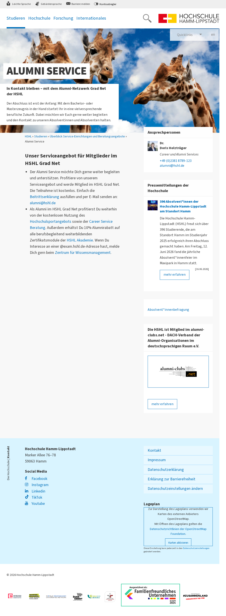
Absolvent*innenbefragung (168, 309)
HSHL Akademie (80, 240)
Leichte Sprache (21, 4)
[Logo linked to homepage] (188, 18)
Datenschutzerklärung (166, 469)
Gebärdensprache (51, 4)
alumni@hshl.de (43, 203)
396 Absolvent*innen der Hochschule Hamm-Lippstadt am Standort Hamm (183, 206)
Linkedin (38, 491)
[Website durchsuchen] (147, 18)
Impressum (157, 460)
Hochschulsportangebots (50, 221)
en (215, 34)
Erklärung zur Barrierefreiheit (171, 479)
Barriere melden (81, 4)
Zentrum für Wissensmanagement (83, 252)
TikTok (36, 497)
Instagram (40, 485)
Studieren (40, 137)
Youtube (38, 503)
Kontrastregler (108, 4)
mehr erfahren (175, 274)
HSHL (28, 137)
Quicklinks (185, 34)
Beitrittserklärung (44, 197)
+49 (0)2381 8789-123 (176, 160)
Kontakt (154, 450)
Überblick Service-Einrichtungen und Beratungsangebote (87, 137)
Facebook (39, 478)
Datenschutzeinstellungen (196, 548)
